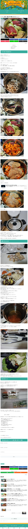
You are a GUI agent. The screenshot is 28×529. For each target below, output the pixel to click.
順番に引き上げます (13, 47)
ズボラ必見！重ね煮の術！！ (14, 46)
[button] (23, 41)
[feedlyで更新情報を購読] (7, 472)
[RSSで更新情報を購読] (20, 472)
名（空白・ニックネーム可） (4, 447)
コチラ (8, 435)
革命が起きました (13, 48)
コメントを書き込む (14, 518)
